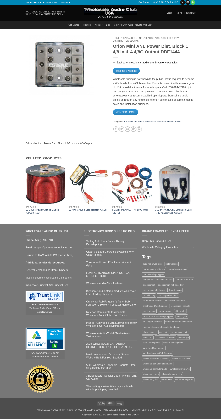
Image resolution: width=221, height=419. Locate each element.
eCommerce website (152, 300)
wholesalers (166, 379)
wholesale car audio (181, 358)
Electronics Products (180, 306)
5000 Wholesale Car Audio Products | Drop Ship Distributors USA (111, 366)
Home (116, 38)
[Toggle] (193, 247)
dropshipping (149, 295)
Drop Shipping (175, 290)
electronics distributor (175, 300)
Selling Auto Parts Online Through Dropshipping (105, 243)
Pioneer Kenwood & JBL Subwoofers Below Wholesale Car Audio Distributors (111, 324)
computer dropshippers (153, 274)
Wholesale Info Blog (116, 410)
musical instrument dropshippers (158, 316)
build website (172, 264)
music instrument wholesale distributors (161, 327)
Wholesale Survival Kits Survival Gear (47, 285)
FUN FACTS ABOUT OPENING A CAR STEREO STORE (109, 274)
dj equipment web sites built (171, 285)
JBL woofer (180, 311)
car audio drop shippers (154, 269)
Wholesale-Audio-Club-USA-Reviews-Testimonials (108, 335)
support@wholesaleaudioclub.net (53, 247)
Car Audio (129, 38)
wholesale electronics (172, 374)
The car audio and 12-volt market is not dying (108, 264)
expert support (165, 311)
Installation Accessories (154, 38)
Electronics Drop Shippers (155, 306)
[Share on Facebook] (116, 129)
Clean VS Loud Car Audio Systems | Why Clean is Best (110, 253)
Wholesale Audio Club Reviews (104, 283)
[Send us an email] (187, 2)
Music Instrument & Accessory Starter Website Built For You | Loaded (107, 356)
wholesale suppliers (184, 379)
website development (173, 342)
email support (149, 311)
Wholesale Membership (51, 410)
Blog (108, 25)
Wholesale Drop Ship (180, 369)
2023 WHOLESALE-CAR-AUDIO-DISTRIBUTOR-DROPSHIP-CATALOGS (109, 345)
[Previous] (25, 194)
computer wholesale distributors (158, 279)
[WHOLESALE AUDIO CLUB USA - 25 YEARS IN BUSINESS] (110, 11)
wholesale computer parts (155, 369)
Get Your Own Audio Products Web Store (133, 25)
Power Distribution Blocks (169, 121)
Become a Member (126, 70)
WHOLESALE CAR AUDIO (165, 2)
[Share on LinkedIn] (139, 129)
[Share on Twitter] (121, 129)
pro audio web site (179, 332)
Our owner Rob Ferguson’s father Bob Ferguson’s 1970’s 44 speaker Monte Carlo (111, 303)
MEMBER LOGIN (126, 112)
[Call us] (193, 2)
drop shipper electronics (154, 290)
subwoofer (148, 337)
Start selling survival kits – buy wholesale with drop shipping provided (109, 388)
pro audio (163, 332)
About (97, 25)
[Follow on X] (182, 2)
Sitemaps (178, 410)
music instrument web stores (178, 321)
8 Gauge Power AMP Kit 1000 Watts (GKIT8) (130, 211)
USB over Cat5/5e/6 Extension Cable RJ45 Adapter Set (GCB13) (174, 211)
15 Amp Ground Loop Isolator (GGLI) (88, 209)
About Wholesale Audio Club (84, 410)
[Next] (194, 194)
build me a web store (152, 264)
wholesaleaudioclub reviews (156, 358)
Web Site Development (154, 348)
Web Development (151, 342)
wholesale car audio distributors (157, 364)
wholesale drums (151, 374)
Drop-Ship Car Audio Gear (157, 241)
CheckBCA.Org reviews (43, 353)
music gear (182, 316)
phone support (149, 332)
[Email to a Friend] (127, 129)
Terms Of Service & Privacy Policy (151, 410)
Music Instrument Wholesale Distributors (49, 277)
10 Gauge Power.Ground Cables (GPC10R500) (42, 211)
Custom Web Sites (184, 279)
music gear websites (152, 321)
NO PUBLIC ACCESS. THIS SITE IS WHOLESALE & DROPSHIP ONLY (45, 13)
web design (183, 337)
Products (87, 25)
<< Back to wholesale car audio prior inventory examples (145, 62)
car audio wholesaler (177, 269)
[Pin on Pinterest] (133, 129)
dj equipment (149, 285)
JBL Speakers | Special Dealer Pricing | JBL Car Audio (111, 377)
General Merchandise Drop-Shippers (47, 270)
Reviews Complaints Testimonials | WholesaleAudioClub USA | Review (106, 314)
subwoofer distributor (165, 337)
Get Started (143, 2)
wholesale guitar (150, 379)
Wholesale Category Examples (160, 247)
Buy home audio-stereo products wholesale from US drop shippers (111, 293)
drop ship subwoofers (168, 295)
